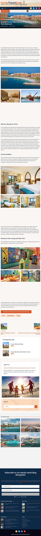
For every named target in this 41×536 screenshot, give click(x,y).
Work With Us (24, 524)
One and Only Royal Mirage (17, 344)
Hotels (2, 19)
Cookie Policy (24, 521)
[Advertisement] (10, 38)
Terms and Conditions (26, 520)
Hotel (3, 315)
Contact (23, 527)
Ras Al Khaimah (11, 315)
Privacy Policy (23, 496)
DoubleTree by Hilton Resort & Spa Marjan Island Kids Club (16, 311)
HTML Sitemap (25, 525)
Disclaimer (24, 523)
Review (18, 315)
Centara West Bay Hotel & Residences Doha (20, 352)
